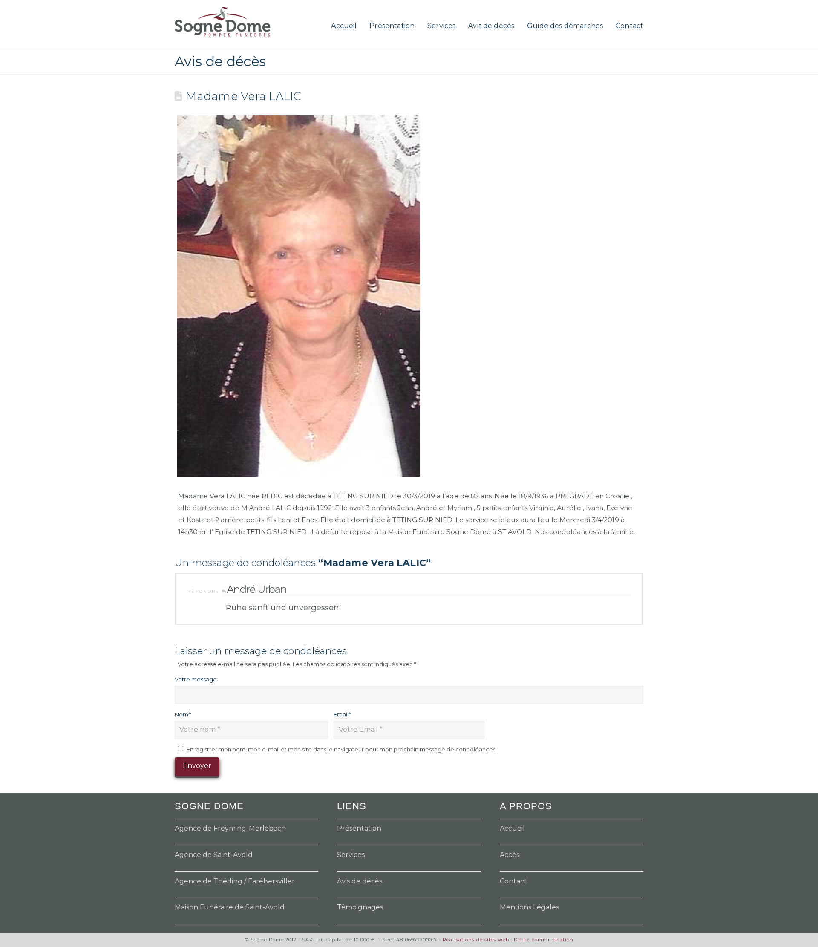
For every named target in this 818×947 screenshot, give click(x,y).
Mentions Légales (529, 907)
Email (342, 714)
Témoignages (360, 907)
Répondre (204, 591)
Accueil (512, 828)
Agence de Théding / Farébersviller (235, 881)
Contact (513, 881)
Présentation (359, 828)
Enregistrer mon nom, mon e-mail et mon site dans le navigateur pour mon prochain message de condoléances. (342, 749)
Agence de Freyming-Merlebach (230, 828)
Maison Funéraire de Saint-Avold (230, 907)
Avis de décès (359, 881)
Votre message (196, 679)
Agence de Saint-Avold (214, 855)
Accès (509, 855)
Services (351, 855)
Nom (183, 714)
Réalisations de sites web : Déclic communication (508, 940)
